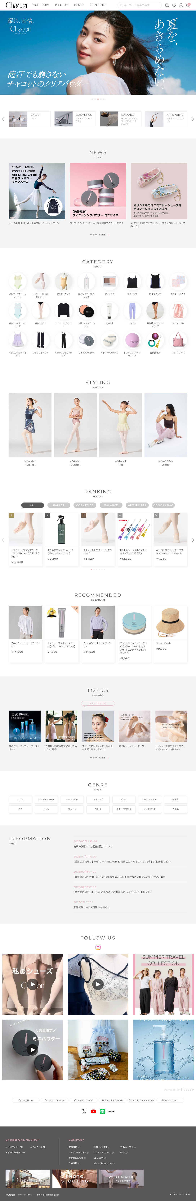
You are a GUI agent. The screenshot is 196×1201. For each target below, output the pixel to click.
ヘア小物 (109, 323)
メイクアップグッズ (109, 353)
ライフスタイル (150, 799)
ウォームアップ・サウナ (63, 354)
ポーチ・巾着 (178, 323)
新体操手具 (155, 353)
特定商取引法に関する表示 (48, 1195)
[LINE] (102, 1111)
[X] (84, 1111)
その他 (175, 809)
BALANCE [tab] (111, 505)
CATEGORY (41, 5)
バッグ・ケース (178, 353)
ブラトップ (132, 294)
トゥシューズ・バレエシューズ (41, 295)
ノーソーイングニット (63, 324)
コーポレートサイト (77, 1152)
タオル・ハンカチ (178, 294)
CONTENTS (98, 5)
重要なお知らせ (76, 1158)
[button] (92, 99)
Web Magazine (103, 1163)
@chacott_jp (26, 1100)
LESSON (99, 1158)
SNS (122, 1152)
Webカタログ (126, 1147)
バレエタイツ (40, 323)
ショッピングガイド (14, 1147)
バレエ (20, 799)
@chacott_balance (55, 1100)
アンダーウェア (63, 294)
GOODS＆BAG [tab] (163, 505)
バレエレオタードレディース (17, 295)
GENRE (79, 5)
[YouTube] (93, 1111)
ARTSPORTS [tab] (137, 505)
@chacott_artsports (112, 1100)
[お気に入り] (174, 5)
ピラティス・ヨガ (46, 799)
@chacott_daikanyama (141, 1100)
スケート (72, 809)
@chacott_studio (170, 1100)
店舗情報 (73, 1147)
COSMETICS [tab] (85, 505)
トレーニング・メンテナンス (132, 354)
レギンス (132, 323)
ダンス (124, 799)
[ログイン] (181, 5)
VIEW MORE (98, 234)
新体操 (175, 799)
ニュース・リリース (102, 1152)
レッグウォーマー (41, 353)
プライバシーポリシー (26, 1195)
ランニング (98, 799)
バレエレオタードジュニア (17, 324)
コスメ (98, 809)
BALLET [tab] (59, 505)
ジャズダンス (150, 809)
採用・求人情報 (101, 1147)
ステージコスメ (124, 809)
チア (20, 809)
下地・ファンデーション (86, 324)
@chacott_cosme (83, 1100)
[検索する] (121, 5)
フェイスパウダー (86, 353)
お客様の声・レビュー (15, 1152)
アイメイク (109, 294)
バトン (46, 809)
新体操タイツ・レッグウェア (155, 324)
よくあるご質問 (37, 1147)
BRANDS (62, 5)
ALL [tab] (32, 505)
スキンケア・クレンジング (86, 295)
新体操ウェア (155, 294)
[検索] (167, 5)
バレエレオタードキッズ (17, 354)
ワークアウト (72, 799)
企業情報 (73, 1163)
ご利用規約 (10, 1195)
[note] (111, 1111)
